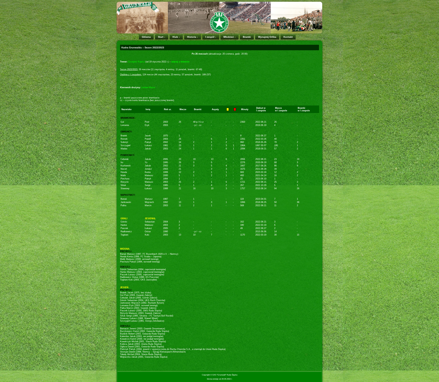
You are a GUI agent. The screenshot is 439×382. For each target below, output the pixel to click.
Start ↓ (161, 37)
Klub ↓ (176, 37)
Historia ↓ (192, 37)
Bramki (247, 37)
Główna (146, 37)
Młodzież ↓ (229, 37)
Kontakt (288, 37)
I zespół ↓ (210, 37)
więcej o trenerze (180, 61)
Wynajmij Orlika (267, 37)
